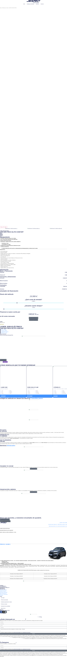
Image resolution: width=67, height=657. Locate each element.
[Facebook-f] (1, 612)
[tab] (1, 227)
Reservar (5, 361)
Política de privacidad (4, 599)
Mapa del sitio (3, 608)
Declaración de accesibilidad (5, 606)
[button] (1, 228)
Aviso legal (2, 597)
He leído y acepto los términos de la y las (15, 632)
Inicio (1, 7)
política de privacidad (17, 632)
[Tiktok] (6, 612)
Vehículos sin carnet (5, 7)
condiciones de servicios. (26, 632)
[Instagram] (3, 612)
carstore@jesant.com (3, 586)
